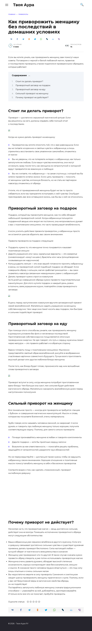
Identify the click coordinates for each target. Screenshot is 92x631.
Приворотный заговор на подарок (33, 85)
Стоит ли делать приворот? (29, 81)
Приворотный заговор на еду (30, 89)
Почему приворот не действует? (32, 97)
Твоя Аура (23, 5)
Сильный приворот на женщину (32, 93)
